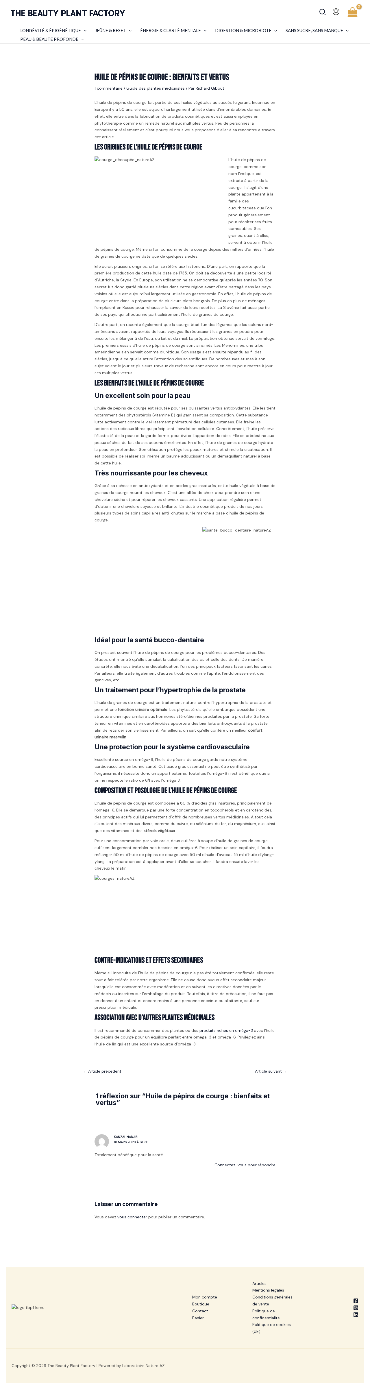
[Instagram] (335, 1307)
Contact (200, 1311)
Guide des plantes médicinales (155, 88)
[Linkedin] (335, 1314)
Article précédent (102, 1071)
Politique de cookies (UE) (271, 1328)
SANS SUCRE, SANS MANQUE (314, 30)
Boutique (200, 1304)
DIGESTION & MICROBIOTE (243, 30)
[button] (323, 13)
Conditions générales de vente (272, 1300)
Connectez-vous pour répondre (244, 1164)
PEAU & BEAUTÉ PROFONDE (49, 39)
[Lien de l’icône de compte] (336, 11)
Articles (259, 1283)
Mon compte (204, 1297)
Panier (198, 1317)
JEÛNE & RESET (110, 30)
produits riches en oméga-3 (226, 1030)
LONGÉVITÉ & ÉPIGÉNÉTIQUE (50, 30)
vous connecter (132, 1217)
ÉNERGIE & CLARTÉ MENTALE (170, 30)
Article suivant (271, 1071)
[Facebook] (335, 1300)
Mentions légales (268, 1290)
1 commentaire (109, 88)
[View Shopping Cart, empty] (352, 12)
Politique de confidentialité (266, 1314)
